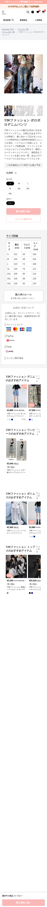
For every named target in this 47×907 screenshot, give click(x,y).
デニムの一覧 (22, 29)
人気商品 (38, 20)
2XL (19, 188)
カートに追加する (23, 219)
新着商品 (23, 20)
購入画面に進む (23, 211)
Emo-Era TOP (8, 29)
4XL (10, 193)
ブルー (10, 203)
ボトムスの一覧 (8, 32)
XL (10, 188)
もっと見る (38, 378)
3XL (28, 188)
